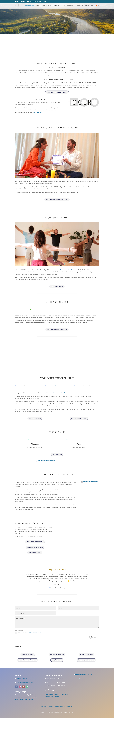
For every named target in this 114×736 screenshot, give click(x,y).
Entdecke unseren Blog (35, 547)
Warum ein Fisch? (35, 552)
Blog (92, 5)
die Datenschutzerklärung (34, 633)
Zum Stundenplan (57, 286)
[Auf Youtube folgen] (23, 687)
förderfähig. (37, 112)
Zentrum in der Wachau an (68, 270)
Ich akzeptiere (30, 633)
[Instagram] (45, 1)
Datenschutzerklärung (56, 706)
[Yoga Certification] (45, 460)
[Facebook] (42, 1)
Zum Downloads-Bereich (34, 541)
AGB (72, 706)
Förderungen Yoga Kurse (86, 660)
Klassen (38, 5)
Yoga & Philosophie (68, 5)
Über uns (78, 5)
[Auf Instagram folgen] (20, 687)
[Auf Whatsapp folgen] (27, 687)
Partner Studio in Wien (79, 418)
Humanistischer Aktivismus (27, 660)
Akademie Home (29, 5)
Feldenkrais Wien (27, 654)
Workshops (56, 5)
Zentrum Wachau (35, 418)
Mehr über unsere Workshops (57, 329)
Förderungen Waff (86, 654)
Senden (94, 637)
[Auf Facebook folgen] (16, 687)
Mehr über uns (57, 454)
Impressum (44, 706)
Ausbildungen (45, 5)
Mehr (86, 5)
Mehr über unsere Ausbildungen (57, 199)
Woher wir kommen (57, 654)
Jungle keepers (57, 660)
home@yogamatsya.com (25, 682)
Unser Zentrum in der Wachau (57, 92)
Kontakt (67, 706)
